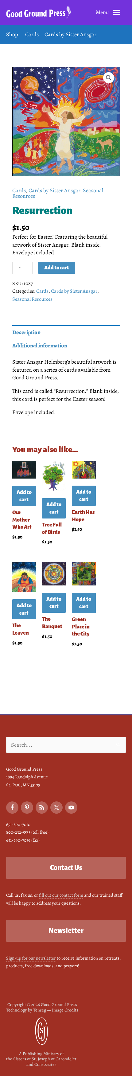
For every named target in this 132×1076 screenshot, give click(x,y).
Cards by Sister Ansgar (54, 190)
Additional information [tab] (39, 345)
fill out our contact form (61, 895)
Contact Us (66, 867)
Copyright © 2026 (42, 1004)
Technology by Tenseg (26, 1010)
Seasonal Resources (32, 299)
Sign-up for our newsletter (31, 958)
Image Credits (65, 1010)
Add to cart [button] (24, 496)
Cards (19, 190)
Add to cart (56, 268)
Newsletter (66, 930)
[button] (108, 77)
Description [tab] (26, 332)
